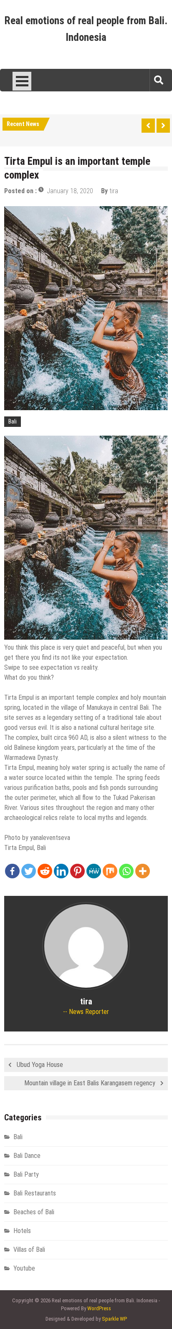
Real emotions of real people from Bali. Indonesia (86, 29)
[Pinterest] (77, 871)
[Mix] (110, 871)
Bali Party (26, 1174)
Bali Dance (26, 1156)
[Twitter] (28, 871)
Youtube (24, 1268)
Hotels (22, 1231)
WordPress (99, 1308)
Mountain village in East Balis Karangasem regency (89, 1083)
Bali (12, 421)
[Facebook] (12, 871)
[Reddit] (45, 871)
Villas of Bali (29, 1249)
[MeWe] (93, 871)
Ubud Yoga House (40, 1065)
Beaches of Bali (33, 1212)
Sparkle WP (114, 1319)
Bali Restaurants (34, 1193)
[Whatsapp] (126, 871)
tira (113, 191)
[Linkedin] (61, 871)
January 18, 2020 (70, 191)
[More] (142, 871)
